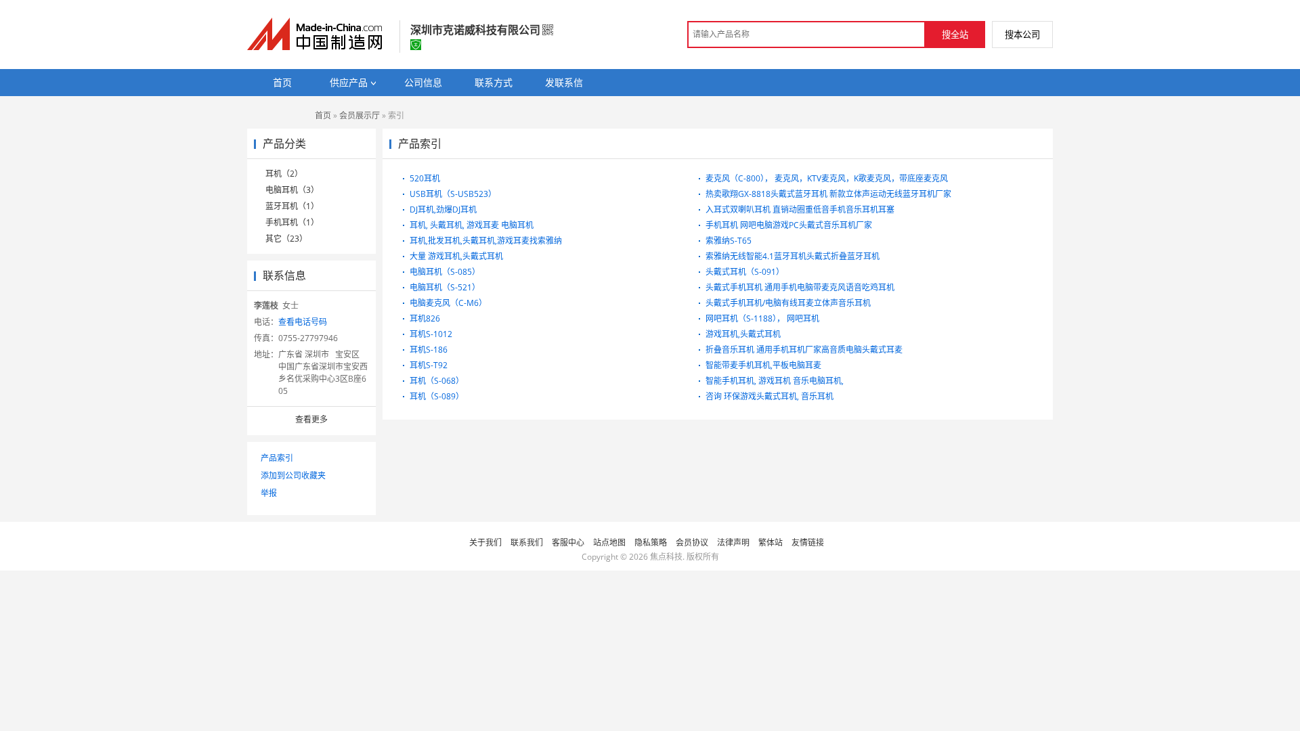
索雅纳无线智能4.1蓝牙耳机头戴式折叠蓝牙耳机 (793, 256)
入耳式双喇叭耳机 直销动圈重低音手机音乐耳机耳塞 (800, 209)
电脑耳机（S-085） (445, 272)
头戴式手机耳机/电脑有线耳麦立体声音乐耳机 (788, 303)
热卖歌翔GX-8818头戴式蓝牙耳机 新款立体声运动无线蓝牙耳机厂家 (828, 194)
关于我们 (485, 542)
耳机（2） (284, 173)
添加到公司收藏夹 (293, 475)
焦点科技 (666, 556)
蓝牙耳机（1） (292, 206)
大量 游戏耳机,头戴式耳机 (456, 256)
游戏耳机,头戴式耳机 (743, 334)
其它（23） (286, 238)
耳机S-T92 (429, 365)
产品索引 (277, 458)
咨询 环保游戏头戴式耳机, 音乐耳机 (769, 396)
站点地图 (609, 542)
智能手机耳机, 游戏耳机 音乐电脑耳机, (775, 380)
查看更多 (311, 419)
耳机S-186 (429, 349)
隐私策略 (650, 542)
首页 (323, 115)
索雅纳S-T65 (729, 240)
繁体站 (770, 542)
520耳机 (425, 178)
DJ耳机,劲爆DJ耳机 (443, 209)
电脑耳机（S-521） (445, 287)
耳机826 (425, 318)
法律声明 (733, 542)
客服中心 (568, 542)
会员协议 (692, 542)
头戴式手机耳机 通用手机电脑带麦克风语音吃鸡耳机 (800, 287)
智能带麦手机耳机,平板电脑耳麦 (763, 365)
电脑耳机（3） (292, 190)
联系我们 (527, 542)
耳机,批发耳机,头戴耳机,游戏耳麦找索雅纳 (486, 240)
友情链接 (808, 542)
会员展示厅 (359, 115)
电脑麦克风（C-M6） (448, 303)
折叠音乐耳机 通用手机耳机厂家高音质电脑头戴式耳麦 (804, 349)
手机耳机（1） (292, 222)
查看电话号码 (302, 322)
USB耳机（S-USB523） (453, 194)
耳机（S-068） (437, 380)
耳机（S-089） (437, 396)
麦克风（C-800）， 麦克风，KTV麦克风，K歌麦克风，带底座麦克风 (827, 178)
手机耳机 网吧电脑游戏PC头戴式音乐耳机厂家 (789, 225)
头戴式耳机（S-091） (745, 272)
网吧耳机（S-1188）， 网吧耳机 (762, 318)
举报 (269, 493)
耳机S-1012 (431, 334)
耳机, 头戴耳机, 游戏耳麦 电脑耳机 (472, 225)
